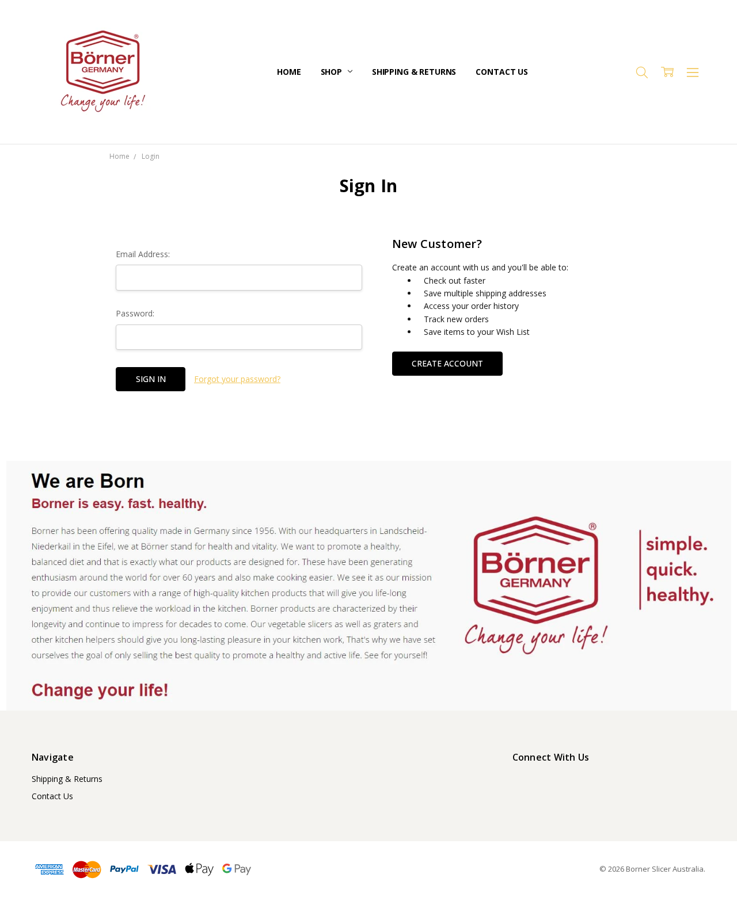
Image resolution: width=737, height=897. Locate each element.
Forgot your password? (237, 378)
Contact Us (502, 71)
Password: (135, 313)
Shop (332, 71)
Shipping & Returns (414, 71)
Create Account (447, 363)
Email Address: (143, 254)
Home (289, 71)
